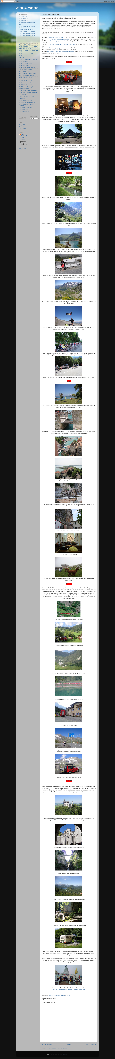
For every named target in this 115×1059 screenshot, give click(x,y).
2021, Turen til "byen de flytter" (27, 31)
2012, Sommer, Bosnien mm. (27, 82)
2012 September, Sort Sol (26, 80)
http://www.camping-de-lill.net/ (56, 37)
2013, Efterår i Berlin (24, 71)
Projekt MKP (22, 98)
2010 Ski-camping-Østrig (25, 107)
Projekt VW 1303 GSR (25, 48)
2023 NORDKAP (23, 20)
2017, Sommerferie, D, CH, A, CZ (28, 46)
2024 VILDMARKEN (24, 18)
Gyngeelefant (22, 124)
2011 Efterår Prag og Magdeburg (28, 90)
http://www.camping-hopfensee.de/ (56, 48)
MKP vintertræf (23, 94)
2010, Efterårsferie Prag (25, 100)
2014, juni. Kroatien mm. (25, 63)
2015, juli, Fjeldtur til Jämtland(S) (28, 59)
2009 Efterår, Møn (24, 111)
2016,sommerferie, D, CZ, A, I (27, 53)
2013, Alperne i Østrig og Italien (27, 73)
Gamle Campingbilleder (25, 69)
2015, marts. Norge (24, 61)
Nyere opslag (47, 1044)
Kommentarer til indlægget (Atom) (58, 1048)
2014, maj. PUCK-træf (25, 65)
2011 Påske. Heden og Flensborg (28, 92)
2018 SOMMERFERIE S (25, 44)
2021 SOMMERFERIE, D (25, 29)
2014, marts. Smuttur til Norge (27, 67)
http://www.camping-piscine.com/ (60, 39)
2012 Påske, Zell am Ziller (26, 84)
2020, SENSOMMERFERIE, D (27, 33)
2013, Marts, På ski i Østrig (26, 75)
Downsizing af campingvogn (26, 96)
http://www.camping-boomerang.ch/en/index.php (61, 44)
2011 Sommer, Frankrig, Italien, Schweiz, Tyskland (27, 87)
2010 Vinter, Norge (24, 109)
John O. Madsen (27, 8)
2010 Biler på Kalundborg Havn (27, 102)
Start (69, 1044)
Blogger (65, 1054)
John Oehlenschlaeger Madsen (24, 137)
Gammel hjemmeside (22, 127)
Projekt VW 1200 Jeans (25, 39)
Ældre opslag (91, 1044)
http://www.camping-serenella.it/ (56, 41)
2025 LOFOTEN (23, 16)
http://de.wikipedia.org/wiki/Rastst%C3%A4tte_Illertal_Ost (69, 989)
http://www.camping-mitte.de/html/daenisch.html (60, 51)
